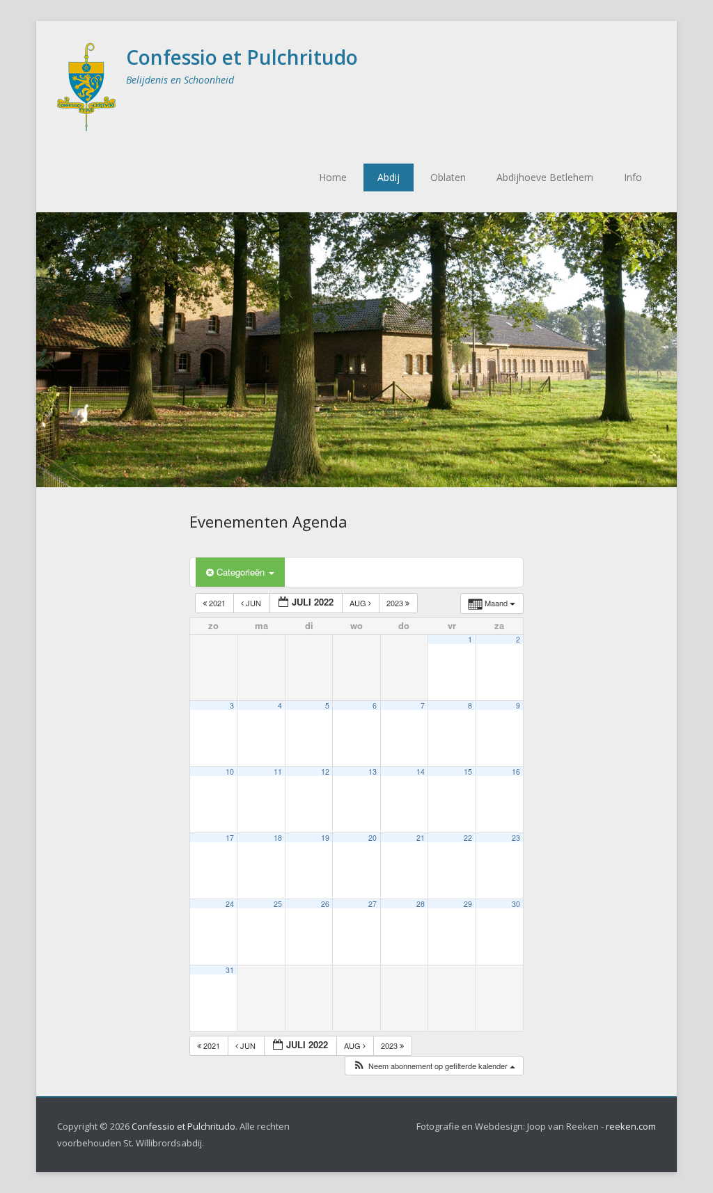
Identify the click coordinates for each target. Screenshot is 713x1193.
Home (333, 177)
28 (420, 904)
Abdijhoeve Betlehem (544, 177)
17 (230, 837)
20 (372, 837)
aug (359, 602)
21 (420, 837)
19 (325, 837)
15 (468, 771)
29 (468, 904)
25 (278, 904)
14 (420, 771)
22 (468, 837)
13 (372, 771)
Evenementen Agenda (268, 521)
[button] (433, 1066)
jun (253, 602)
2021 (217, 602)
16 (516, 771)
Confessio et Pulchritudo (242, 57)
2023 (395, 602)
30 (516, 904)
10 (230, 771)
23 (516, 837)
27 (372, 904)
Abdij (388, 177)
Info (633, 177)
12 (325, 771)
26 (325, 904)
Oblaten (448, 177)
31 (230, 970)
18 (278, 837)
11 (278, 771)
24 (230, 904)
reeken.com (631, 1126)
